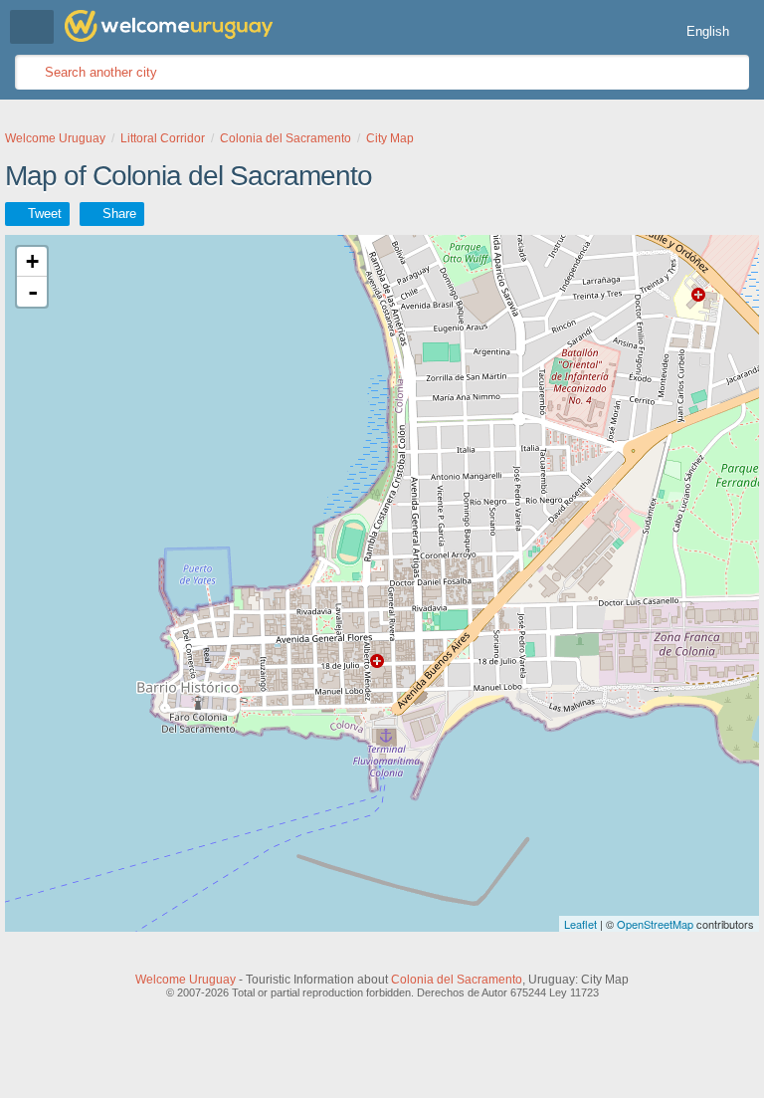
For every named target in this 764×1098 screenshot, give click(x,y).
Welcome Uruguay (185, 980)
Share (119, 213)
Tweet (45, 213)
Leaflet (580, 924)
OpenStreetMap (655, 924)
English (707, 31)
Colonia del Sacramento (456, 980)
